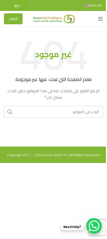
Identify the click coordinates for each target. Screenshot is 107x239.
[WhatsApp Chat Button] (94, 226)
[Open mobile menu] (100, 19)
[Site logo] (53, 18)
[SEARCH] (10, 112)
